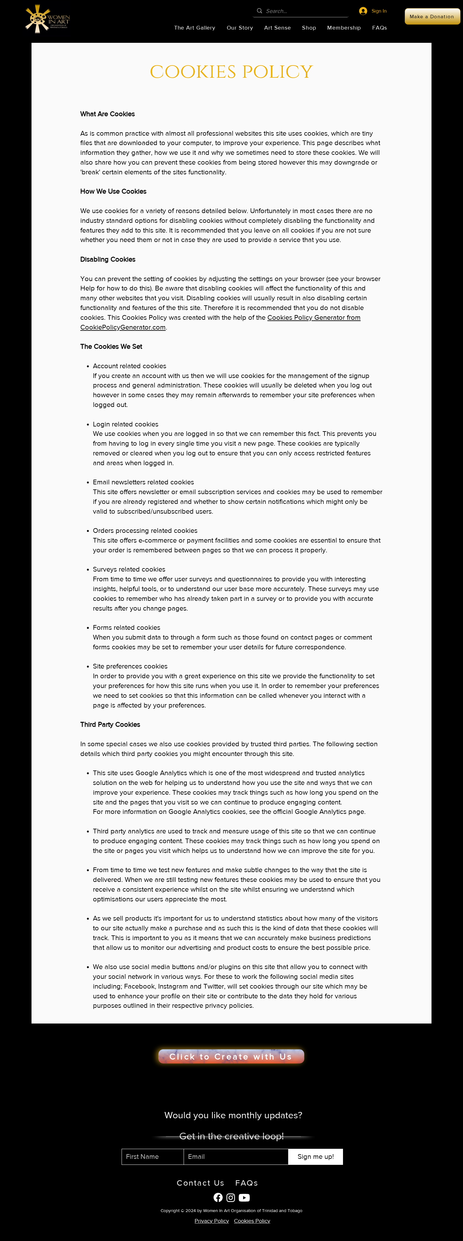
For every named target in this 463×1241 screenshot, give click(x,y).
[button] (195, 27)
